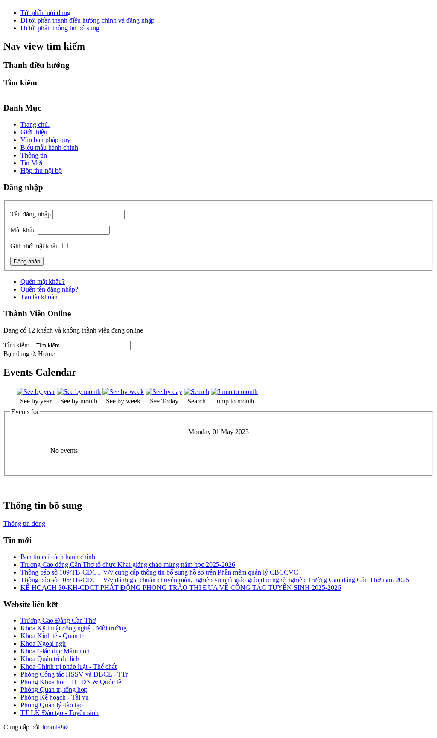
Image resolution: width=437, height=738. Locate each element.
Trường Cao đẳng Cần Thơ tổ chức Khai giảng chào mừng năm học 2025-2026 (127, 564)
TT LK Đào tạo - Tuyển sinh (59, 712)
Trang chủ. (35, 124)
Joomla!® (54, 727)
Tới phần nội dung (45, 12)
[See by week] (123, 391)
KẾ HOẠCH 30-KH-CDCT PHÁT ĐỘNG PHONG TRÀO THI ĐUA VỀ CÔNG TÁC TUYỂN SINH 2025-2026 (180, 587)
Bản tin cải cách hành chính (57, 556)
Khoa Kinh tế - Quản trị (52, 635)
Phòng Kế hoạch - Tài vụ (54, 697)
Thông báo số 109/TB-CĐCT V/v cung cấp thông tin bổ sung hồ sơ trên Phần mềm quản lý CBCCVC (159, 572)
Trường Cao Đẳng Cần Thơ (58, 620)
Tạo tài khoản (39, 296)
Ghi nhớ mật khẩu (34, 246)
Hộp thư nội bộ (41, 170)
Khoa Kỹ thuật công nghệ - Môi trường (73, 628)
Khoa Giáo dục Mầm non (55, 651)
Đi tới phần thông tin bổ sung (59, 28)
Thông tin (33, 155)
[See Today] (164, 391)
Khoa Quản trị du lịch (49, 658)
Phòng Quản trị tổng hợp (53, 689)
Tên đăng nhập (30, 214)
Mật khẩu (23, 229)
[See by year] (36, 391)
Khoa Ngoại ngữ (43, 643)
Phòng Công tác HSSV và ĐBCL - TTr (74, 674)
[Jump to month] (234, 391)
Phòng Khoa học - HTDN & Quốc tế (70, 681)
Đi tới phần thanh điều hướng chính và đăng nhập (87, 20)
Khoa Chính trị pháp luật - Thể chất (68, 666)
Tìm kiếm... (19, 345)
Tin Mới (31, 162)
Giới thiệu (33, 132)
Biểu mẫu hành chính (49, 147)
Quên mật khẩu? (42, 281)
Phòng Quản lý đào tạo (51, 705)
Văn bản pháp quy (45, 139)
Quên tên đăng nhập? (49, 289)
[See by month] (79, 391)
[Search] (196, 391)
